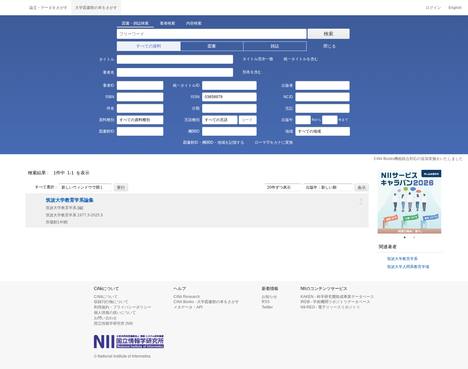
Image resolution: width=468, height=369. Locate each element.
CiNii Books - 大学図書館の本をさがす (206, 302)
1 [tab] (407, 237)
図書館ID (106, 131)
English (455, 7)
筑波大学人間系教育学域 (408, 266)
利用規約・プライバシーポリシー (122, 307)
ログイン (433, 7)
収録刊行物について (111, 302)
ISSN (195, 97)
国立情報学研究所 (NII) (113, 323)
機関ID (194, 131)
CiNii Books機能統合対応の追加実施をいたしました (418, 158)
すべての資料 (148, 46)
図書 (212, 46)
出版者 (287, 85)
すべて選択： (46, 187)
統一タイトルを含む (301, 59)
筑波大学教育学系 (402, 259)
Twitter (267, 307)
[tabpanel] (409, 202)
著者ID (108, 85)
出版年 (287, 120)
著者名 (108, 72)
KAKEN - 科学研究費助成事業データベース (337, 296)
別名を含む (252, 72)
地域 (289, 131)
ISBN (109, 97)
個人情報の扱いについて (115, 312)
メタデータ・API (188, 307)
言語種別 (192, 120)
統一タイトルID (186, 85)
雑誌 (275, 46)
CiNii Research (187, 296)
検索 (328, 33)
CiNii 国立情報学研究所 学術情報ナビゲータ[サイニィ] (12, 7)
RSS (266, 302)
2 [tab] (417, 237)
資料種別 (106, 120)
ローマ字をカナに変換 (274, 142)
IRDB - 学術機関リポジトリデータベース (335, 302)
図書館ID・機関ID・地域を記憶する (213, 142)
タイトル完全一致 (258, 59)
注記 (289, 108)
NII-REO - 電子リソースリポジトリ (330, 307)
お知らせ (269, 296)
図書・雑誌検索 (135, 23)
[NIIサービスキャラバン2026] (409, 202)
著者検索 (167, 23)
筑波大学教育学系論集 (70, 200)
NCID (288, 97)
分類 (196, 108)
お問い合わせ (105, 318)
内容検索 (194, 23)
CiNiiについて (106, 296)
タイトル (106, 59)
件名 (110, 108)
